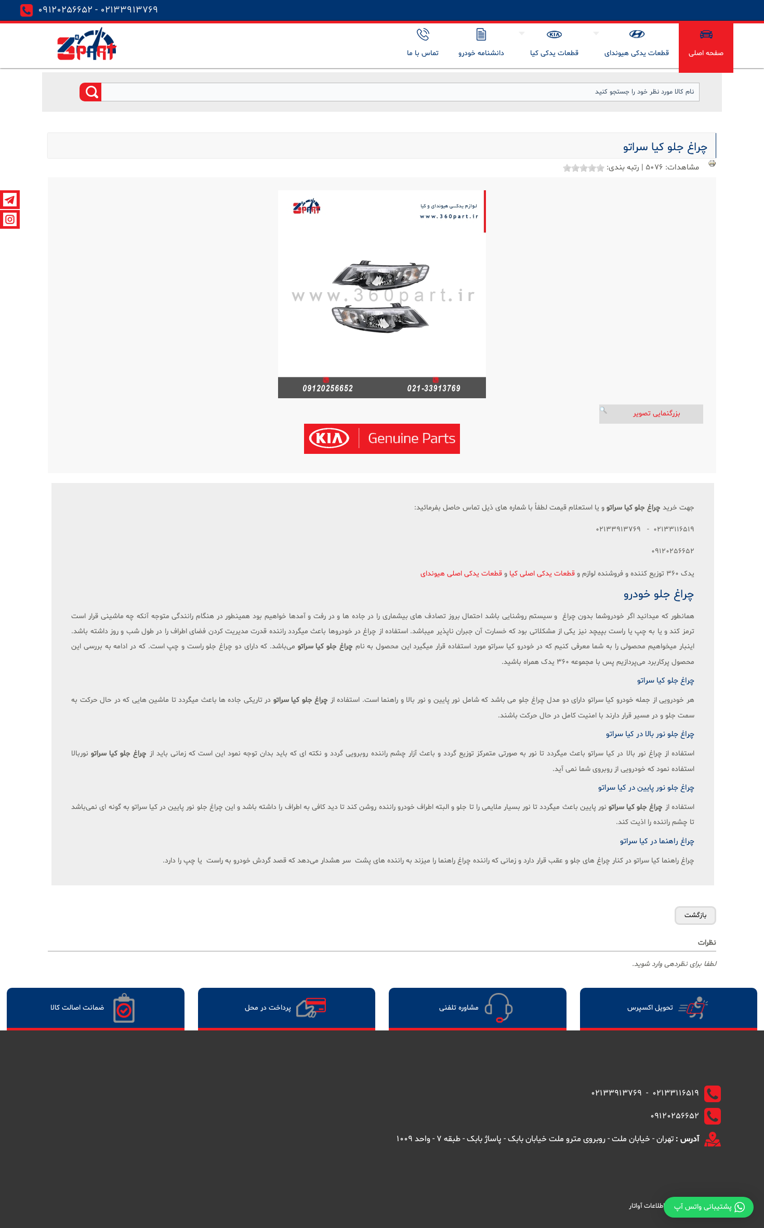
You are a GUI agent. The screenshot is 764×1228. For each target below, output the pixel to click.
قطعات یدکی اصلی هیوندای (461, 574)
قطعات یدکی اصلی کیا (542, 574)
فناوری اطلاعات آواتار (657, 1206)
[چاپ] (712, 166)
